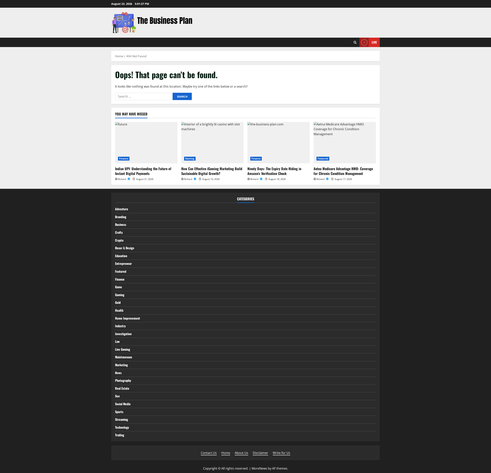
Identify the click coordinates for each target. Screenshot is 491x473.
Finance (123, 158)
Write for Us (281, 453)
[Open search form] (355, 42)
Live (374, 42)
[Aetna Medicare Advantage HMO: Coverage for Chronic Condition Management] (345, 143)
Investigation (123, 333)
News (118, 372)
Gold (118, 302)
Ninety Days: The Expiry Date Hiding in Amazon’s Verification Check (274, 171)
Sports (119, 411)
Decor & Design (124, 248)
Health (119, 310)
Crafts (119, 232)
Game (118, 287)
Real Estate (122, 388)
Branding (120, 217)
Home (225, 453)
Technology (122, 427)
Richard (122, 179)
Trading (119, 435)
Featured (323, 158)
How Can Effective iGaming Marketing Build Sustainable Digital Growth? (211, 171)
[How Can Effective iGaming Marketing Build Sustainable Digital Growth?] (212, 143)
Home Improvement (127, 318)
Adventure (121, 209)
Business (120, 224)
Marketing (121, 365)
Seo (117, 396)
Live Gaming (122, 349)
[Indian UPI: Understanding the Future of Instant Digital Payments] (146, 143)
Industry (120, 326)
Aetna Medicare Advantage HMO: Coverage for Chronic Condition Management (343, 171)
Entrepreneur (123, 263)
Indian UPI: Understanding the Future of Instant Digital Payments (143, 171)
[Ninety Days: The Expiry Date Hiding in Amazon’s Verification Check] (278, 143)
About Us (241, 453)
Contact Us (209, 453)
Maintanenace (123, 357)
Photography (123, 380)
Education (121, 255)
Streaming (121, 419)
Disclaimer (260, 453)
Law (117, 341)
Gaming (189, 158)
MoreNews (259, 468)
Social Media (122, 404)
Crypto (119, 240)
